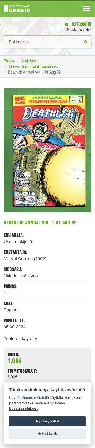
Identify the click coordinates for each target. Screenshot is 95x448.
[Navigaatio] (86, 9)
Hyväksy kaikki (47, 421)
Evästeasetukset (23, 408)
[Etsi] (86, 41)
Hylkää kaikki (47, 433)
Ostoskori (80, 24)
